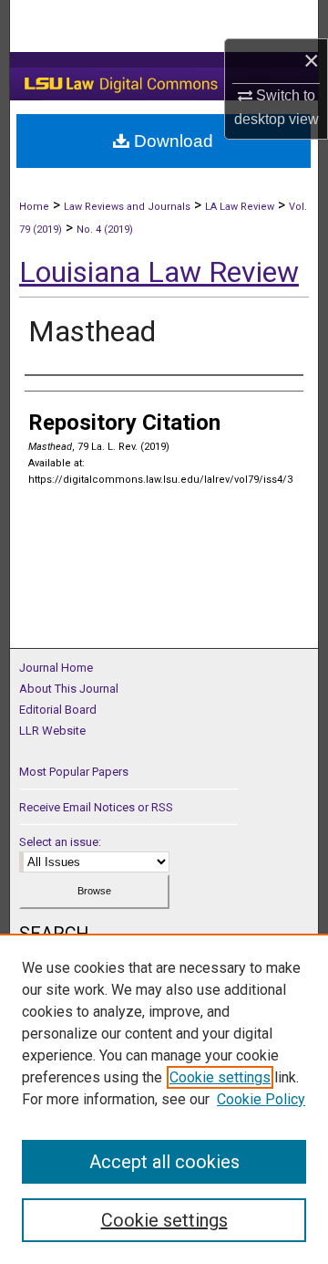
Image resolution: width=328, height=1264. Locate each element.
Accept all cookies (164, 1162)
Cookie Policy (261, 1099)
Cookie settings (220, 1077)
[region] (164, 1099)
